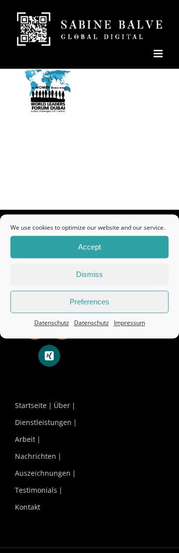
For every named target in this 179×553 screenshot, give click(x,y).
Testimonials (36, 490)
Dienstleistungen (43, 422)
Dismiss (89, 274)
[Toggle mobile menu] (159, 53)
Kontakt (27, 507)
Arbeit (25, 439)
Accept (89, 247)
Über (62, 405)
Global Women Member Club (46, 84)
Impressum (129, 322)
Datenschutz (51, 322)
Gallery (48, 108)
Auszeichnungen (43, 473)
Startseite (31, 405)
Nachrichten (35, 456)
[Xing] (49, 356)
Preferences (89, 301)
